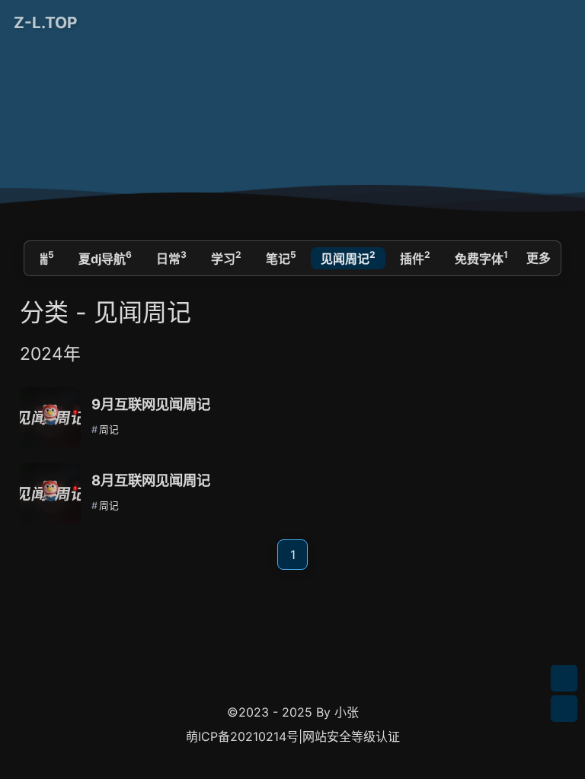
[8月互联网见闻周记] (50, 493)
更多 (538, 257)
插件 (415, 257)
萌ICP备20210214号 (242, 736)
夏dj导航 (105, 257)
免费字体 (481, 257)
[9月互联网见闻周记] (50, 417)
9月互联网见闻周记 (150, 404)
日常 (171, 257)
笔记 (281, 257)
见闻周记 (348, 257)
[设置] (564, 678)
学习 (226, 257)
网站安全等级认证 (351, 736)
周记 (109, 429)
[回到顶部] (564, 708)
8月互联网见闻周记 (150, 480)
